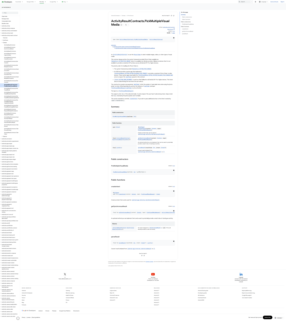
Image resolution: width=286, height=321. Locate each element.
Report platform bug (246, 290)
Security (24, 295)
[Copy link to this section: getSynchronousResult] (128, 206)
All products (76, 311)
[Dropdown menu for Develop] (46, 2)
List (125, 139)
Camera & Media (70, 297)
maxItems (128, 77)
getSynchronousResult (144, 138)
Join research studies (247, 297)
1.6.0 (174, 31)
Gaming (68, 290)
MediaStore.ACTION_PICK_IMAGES (121, 61)
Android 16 (156, 293)
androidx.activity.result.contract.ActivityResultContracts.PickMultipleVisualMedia (135, 48)
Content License (149, 261)
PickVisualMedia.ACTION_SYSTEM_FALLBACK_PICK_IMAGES (131, 73)
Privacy (67, 300)
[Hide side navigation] (17, 318)
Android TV (112, 300)
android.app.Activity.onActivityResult (149, 152)
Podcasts (24, 305)
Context (154, 128)
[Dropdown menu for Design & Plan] (36, 2)
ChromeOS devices (114, 295)
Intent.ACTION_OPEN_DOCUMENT (123, 79)
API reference (6, 7)
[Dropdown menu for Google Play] (58, 2)
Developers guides (202, 293)
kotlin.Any (113, 45)
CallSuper (142, 127)
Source (23, 297)
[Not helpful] (174, 16)
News (23, 300)
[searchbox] (10, 13)
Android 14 (156, 297)
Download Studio (202, 297)
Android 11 (156, 305)
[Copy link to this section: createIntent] (121, 187)
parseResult (141, 147)
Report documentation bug (248, 293)
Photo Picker (137, 54)
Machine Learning (70, 293)
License (28, 317)
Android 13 (156, 300)
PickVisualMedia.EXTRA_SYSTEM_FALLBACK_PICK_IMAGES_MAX (156, 75)
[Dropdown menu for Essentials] (23, 2)
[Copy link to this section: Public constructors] (129, 159)
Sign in (282, 1)
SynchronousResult (155, 227)
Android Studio (274, 1)
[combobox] (245, 1)
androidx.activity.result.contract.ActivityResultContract (126, 46)
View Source (170, 29)
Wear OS (112, 293)
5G (66, 302)
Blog (64, 1)
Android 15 (156, 295)
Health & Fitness (69, 295)
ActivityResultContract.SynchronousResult (121, 138)
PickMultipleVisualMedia (120, 116)
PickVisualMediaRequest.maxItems (122, 88)
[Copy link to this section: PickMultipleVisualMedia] (129, 166)
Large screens (113, 290)
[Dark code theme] (174, 38)
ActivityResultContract (156, 39)
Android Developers (115, 15)
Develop (42, 1)
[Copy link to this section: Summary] (120, 107)
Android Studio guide (203, 290)
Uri (128, 139)
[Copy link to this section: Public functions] (126, 180)
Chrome (47, 311)
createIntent (133, 98)
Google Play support (246, 295)
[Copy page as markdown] (126, 25)
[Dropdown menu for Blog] (68, 2)
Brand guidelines (36, 317)
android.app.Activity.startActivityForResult (151, 134)
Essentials (18, 1)
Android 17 (156, 290)
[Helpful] (171, 16)
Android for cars (114, 297)
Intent (118, 127)
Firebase (54, 311)
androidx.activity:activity (169, 27)
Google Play (53, 1)
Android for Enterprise (27, 293)
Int (134, 116)
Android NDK (201, 300)
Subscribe (268, 317)
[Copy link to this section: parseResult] (120, 237)
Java (173, 33)
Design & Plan (30, 1)
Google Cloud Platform (64, 311)
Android (24, 290)
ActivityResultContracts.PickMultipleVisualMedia (134, 39)
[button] (9, 26)
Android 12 (156, 302)
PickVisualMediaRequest (126, 91)
